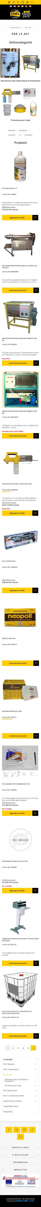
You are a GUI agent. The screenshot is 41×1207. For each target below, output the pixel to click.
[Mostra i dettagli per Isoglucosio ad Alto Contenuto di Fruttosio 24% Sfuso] (20, 990)
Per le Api (7, 1074)
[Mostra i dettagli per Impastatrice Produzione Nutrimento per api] (20, 317)
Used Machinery (10, 1106)
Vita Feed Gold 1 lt (9, 188)
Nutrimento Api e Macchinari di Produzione (20, 81)
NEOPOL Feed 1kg (8, 638)
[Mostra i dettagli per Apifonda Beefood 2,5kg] (20, 690)
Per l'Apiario (9, 1064)
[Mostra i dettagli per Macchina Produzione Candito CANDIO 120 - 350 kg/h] (20, 244)
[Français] (22, 6)
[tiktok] (32, 1130)
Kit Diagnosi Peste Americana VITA (16, 784)
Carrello (22, 2)
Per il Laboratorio (11, 1069)
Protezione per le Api (20, 120)
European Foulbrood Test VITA (15, 861)
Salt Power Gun (8, 561)
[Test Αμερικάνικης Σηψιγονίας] (20, 762)
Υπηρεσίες (8, 1111)
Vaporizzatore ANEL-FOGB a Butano (17, 484)
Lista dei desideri (18, 2)
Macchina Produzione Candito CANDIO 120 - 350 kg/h (20, 267)
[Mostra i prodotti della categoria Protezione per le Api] (20, 102)
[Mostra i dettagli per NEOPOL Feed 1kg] (20, 617)
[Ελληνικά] (11, 6)
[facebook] (8, 1130)
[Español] (18, 6)
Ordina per (11, 130)
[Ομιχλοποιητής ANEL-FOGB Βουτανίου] (20, 462)
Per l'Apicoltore (10, 1090)
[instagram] (24, 1130)
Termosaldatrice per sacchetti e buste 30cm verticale (20, 940)
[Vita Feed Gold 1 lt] (20, 167)
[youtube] (16, 1130)
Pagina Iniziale (15, 27)
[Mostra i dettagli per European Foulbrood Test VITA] (20, 840)
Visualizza (11, 135)
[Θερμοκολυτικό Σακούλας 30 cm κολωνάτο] (20, 917)
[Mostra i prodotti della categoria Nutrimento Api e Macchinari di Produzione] (20, 63)
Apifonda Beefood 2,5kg (12, 711)
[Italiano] (30, 6)
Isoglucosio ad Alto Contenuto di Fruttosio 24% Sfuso (16, 1012)
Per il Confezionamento (13, 1095)
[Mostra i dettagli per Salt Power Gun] (20, 539)
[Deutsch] (26, 6)
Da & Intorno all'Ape (12, 1101)
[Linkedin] (20, 1137)
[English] (15, 6)
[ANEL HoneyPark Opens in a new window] (25, 14)
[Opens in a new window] (24, 1201)
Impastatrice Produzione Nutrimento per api (19, 339)
